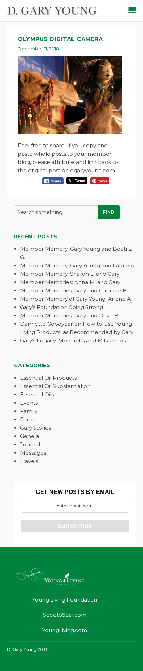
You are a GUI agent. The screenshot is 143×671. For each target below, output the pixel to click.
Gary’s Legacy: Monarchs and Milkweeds (73, 340)
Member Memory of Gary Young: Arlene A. (76, 299)
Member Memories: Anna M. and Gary (70, 282)
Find (109, 212)
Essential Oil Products (48, 377)
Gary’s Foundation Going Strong (61, 307)
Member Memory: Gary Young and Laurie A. (78, 265)
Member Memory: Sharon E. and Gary (69, 274)
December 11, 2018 (38, 48)
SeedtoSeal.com (64, 615)
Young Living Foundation (64, 599)
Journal (30, 444)
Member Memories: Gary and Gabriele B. (74, 290)
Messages (33, 452)
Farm (27, 419)
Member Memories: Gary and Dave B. (69, 315)
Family (28, 411)
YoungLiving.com (64, 630)
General (30, 436)
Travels (29, 461)
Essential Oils (37, 394)
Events (29, 402)
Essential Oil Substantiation (55, 386)
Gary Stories (35, 427)
